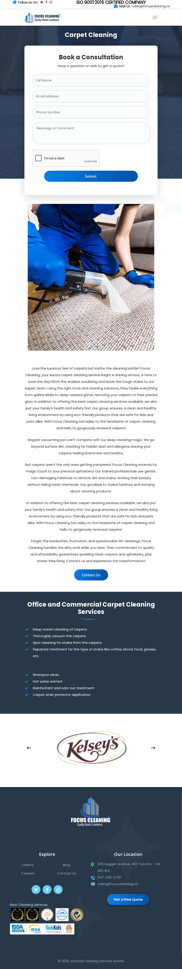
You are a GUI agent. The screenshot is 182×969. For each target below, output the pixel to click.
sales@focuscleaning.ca (151, 6)
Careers (27, 873)
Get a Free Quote (128, 899)
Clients (28, 865)
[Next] (153, 747)
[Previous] (28, 747)
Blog (66, 865)
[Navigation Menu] (155, 17)
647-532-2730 (109, 877)
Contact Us (66, 873)
